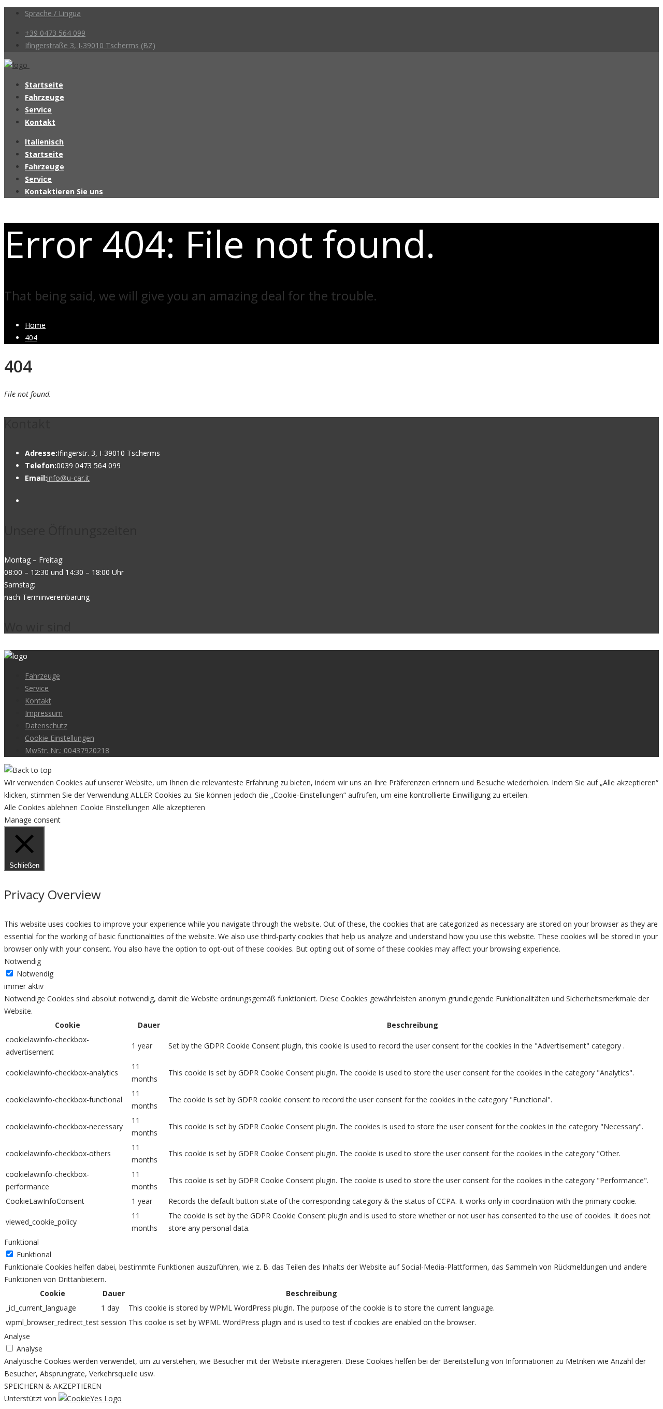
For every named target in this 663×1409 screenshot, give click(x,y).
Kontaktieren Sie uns (64, 191)
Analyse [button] (17, 1336)
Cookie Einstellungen (59, 738)
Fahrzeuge (44, 97)
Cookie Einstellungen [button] (115, 807)
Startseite (44, 85)
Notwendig (35, 974)
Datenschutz (46, 725)
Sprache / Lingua (53, 13)
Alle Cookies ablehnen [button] (41, 807)
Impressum (44, 713)
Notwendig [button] (22, 961)
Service (38, 109)
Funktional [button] (21, 1242)
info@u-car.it (68, 478)
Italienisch (44, 142)
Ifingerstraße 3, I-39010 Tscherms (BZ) (90, 45)
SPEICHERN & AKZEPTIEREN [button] (53, 1386)
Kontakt (40, 122)
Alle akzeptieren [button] (178, 807)
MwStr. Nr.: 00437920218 (67, 750)
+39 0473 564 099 (55, 33)
